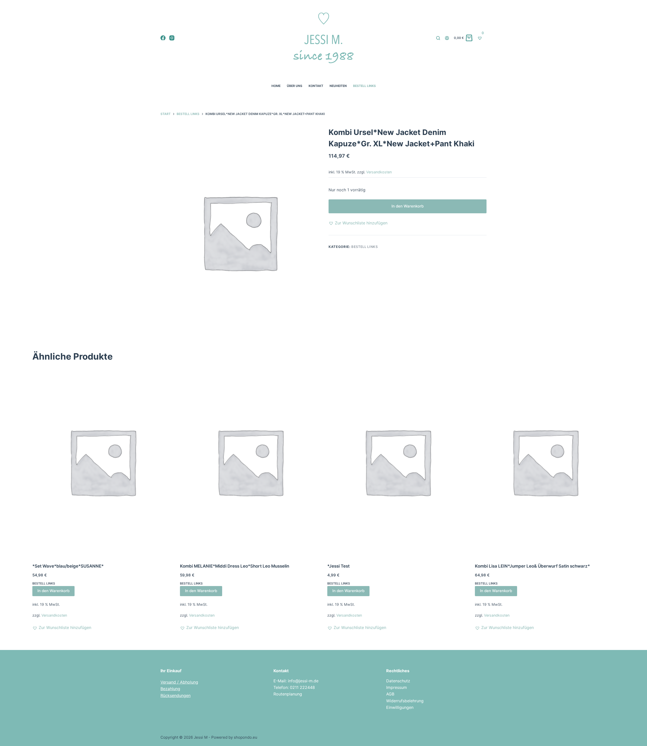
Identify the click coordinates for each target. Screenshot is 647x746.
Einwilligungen (399, 707)
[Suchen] (438, 38)
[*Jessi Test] (397, 461)
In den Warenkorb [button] (53, 590)
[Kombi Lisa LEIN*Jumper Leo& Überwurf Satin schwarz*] (545, 461)
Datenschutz (398, 680)
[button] (358, 223)
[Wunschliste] (482, 37)
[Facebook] (163, 37)
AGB (390, 693)
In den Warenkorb (407, 206)
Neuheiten (338, 86)
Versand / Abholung (179, 682)
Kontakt (316, 86)
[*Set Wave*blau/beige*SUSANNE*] (102, 461)
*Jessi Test (338, 566)
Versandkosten (379, 172)
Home (276, 86)
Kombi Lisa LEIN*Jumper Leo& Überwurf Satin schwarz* (532, 566)
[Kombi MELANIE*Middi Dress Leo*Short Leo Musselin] (250, 461)
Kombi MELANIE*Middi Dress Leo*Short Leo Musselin (234, 566)
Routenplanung (287, 693)
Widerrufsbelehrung (405, 700)
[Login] (447, 38)
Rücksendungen (175, 695)
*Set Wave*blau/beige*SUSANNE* (68, 566)
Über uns (294, 86)
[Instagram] (171, 37)
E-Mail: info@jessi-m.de (295, 680)
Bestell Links (364, 86)
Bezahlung (170, 688)
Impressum (396, 687)
